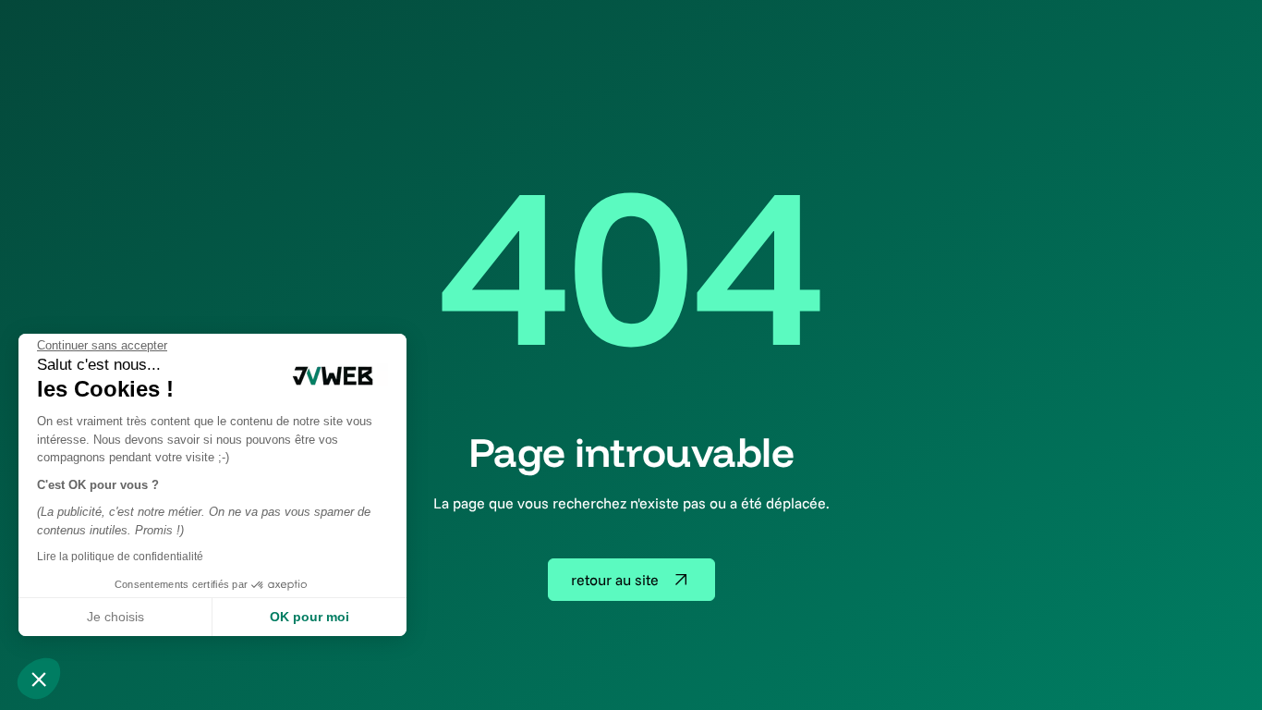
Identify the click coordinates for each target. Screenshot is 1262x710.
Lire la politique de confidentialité (120, 556)
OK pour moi (309, 616)
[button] (39, 678)
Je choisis (115, 616)
